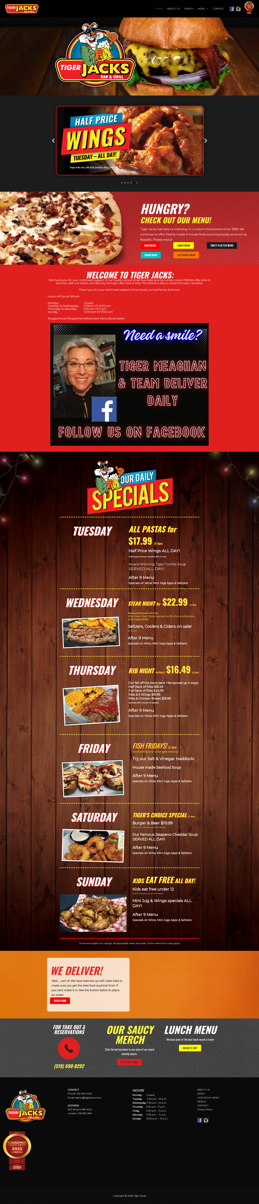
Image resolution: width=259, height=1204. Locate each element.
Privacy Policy (205, 1109)
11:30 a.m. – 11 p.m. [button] (149, 1110)
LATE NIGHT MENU (208, 1097)
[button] (161, 1090)
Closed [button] (143, 1095)
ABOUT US (173, 8)
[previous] (53, 140)
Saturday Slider (131, 183)
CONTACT (218, 8)
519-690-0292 (84, 1093)
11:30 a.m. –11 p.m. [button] (148, 1106)
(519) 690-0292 (69, 1065)
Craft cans (125, 183)
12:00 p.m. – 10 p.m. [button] (150, 1118)
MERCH (188, 8)
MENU (201, 8)
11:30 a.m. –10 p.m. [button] (149, 1098)
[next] (205, 140)
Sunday (128, 183)
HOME (159, 8)
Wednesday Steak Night (137, 183)
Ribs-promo (122, 183)
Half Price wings (134, 183)
